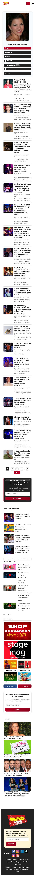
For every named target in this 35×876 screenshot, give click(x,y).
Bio (8, 48)
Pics (8, 56)
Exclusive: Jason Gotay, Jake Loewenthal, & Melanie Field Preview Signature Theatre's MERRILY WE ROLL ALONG (25, 593)
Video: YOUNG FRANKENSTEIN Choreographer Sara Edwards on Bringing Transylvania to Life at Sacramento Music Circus (22, 86)
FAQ (8, 73)
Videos (9, 52)
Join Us (27, 860)
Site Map (25, 862)
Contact (21, 860)
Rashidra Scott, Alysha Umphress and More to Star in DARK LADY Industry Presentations (23, 272)
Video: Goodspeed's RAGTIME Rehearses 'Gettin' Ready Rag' (22, 453)
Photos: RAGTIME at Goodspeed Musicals (22, 418)
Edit (8, 69)
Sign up (17, 710)
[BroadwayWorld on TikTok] (26, 851)
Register (18, 3)
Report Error (17, 864)
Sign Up (11, 844)
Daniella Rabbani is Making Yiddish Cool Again (24, 567)
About (15, 860)
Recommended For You (11, 508)
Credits (9, 61)
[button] (28, 3)
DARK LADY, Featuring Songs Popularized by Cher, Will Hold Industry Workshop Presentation (22, 109)
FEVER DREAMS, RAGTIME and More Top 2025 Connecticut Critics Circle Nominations (23, 310)
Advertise (9, 860)
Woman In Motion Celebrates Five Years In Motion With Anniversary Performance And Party (22, 147)
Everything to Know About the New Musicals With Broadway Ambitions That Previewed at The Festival (17, 794)
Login (23, 3)
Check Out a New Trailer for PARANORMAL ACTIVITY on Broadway (23, 577)
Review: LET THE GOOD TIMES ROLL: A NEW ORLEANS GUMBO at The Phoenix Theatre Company (22, 188)
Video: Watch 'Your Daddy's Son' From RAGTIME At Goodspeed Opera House (21, 362)
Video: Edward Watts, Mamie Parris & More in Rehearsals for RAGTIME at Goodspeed (22, 434)
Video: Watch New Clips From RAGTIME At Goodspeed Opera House (22, 292)
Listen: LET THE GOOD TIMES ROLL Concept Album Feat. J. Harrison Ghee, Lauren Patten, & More (22, 210)
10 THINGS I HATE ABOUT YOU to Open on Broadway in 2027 (16, 756)
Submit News (11, 862)
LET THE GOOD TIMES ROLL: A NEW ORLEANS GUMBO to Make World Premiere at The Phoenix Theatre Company (22, 232)
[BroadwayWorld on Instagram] (18, 851)
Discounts (25, 686)
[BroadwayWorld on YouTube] (18, 855)
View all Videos (9, 615)
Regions (18, 862)
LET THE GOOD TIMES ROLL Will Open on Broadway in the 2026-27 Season (22, 168)
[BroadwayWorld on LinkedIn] (22, 851)
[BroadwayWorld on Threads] (13, 855)
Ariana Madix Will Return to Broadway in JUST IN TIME (14, 737)
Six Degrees (13, 65)
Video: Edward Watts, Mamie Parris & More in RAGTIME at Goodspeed (22, 401)
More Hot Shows (10, 686)
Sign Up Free (17, 498)
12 (27, 469)
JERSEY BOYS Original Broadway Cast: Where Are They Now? (16, 774)
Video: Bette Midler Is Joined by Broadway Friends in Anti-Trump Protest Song (23, 127)
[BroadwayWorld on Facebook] (13, 851)
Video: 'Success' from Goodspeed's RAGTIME (22, 345)
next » (17, 472)
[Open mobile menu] (33, 3)
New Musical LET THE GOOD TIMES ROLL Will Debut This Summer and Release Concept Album (22, 253)
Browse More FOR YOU (16, 559)
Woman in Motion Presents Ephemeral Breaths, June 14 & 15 (22, 329)
